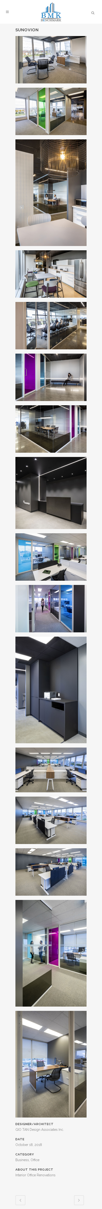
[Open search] (92, 12)
